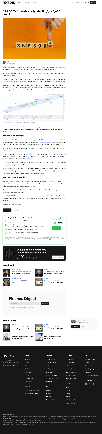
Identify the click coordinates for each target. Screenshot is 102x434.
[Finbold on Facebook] (86, 384)
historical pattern (46, 142)
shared (54, 81)
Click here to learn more (19, 420)
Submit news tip (70, 403)
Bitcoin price (69, 369)
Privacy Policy (32, 307)
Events (68, 396)
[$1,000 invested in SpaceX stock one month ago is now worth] (39, 273)
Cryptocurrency (16, 269)
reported (5, 192)
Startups (27, 375)
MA (14, 87)
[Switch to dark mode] (98, 2)
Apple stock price (71, 372)
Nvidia (32, 173)
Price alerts (49, 372)
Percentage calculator (31, 393)
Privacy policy (89, 362)
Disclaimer (88, 372)
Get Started (56, 228)
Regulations (28, 382)
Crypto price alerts (52, 378)
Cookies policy (89, 369)
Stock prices (69, 359)
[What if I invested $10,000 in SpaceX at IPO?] (39, 337)
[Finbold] (9, 2)
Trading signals (50, 359)
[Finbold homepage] (11, 356)
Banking (27, 369)
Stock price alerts (52, 375)
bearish (39, 67)
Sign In (87, 2)
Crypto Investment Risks (92, 375)
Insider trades (51, 362)
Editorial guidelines (71, 400)
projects (57, 162)
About (67, 387)
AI (45, 171)
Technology (28, 372)
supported (29, 154)
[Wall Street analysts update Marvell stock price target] (6, 337)
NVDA (42, 173)
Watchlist (49, 382)
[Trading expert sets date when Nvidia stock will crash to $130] (39, 282)
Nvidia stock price (71, 378)
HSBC (58, 156)
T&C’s (26, 307)
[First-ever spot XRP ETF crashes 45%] (6, 282)
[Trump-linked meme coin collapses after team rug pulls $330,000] (6, 273)
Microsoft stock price (72, 375)
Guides (48, 390)
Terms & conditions (91, 359)
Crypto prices (70, 362)
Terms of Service (10, 365)
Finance (27, 359)
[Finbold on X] (90, 384)
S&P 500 (16, 67)
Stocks (9, 63)
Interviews (49, 396)
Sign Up (93, 2)
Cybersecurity (29, 378)
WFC (35, 156)
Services (49, 356)
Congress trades (52, 369)
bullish (25, 73)
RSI (19, 129)
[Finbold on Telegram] (93, 384)
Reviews (48, 393)
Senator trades (51, 366)
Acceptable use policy (91, 366)
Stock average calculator (32, 390)
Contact (68, 390)
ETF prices (69, 366)
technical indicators (14, 69)
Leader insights (50, 400)
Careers (68, 393)
